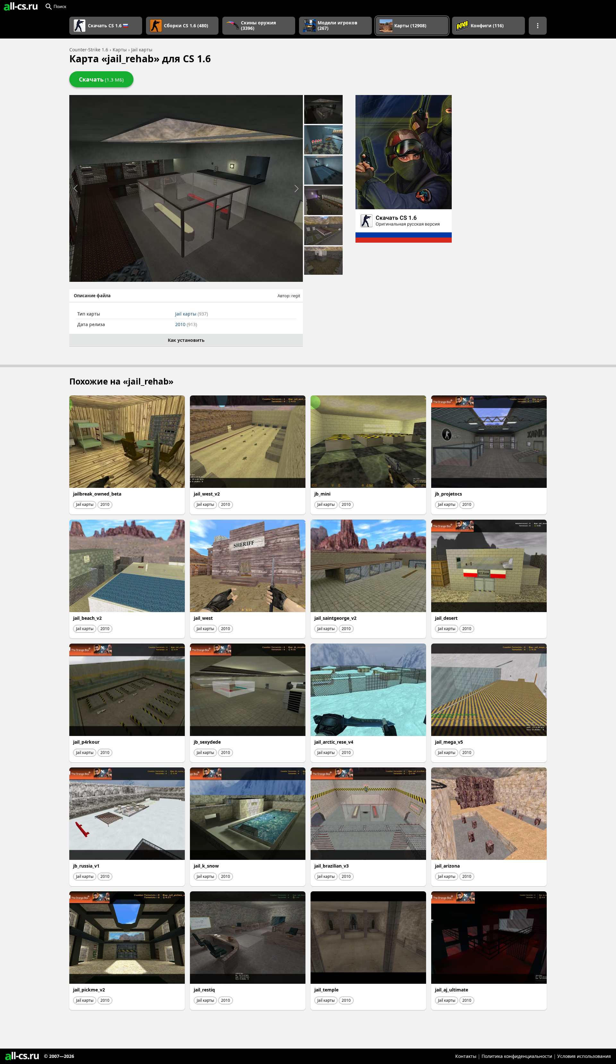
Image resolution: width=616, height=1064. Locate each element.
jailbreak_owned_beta (97, 494)
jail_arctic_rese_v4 (333, 742)
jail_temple (326, 990)
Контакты (465, 1056)
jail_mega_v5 (449, 742)
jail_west (203, 618)
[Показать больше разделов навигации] (538, 26)
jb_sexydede (207, 742)
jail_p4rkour (86, 742)
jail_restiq (204, 990)
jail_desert (446, 618)
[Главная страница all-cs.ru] (20, 6)
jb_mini (322, 494)
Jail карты (191, 314)
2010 (186, 324)
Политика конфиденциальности (517, 1056)
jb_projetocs (448, 494)
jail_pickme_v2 (89, 990)
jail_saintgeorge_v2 (335, 618)
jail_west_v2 (207, 494)
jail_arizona (447, 866)
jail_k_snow (206, 866)
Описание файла (92, 295)
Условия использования (584, 1056)
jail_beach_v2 (87, 618)
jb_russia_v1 (86, 866)
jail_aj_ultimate (451, 990)
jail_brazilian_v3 (331, 866)
